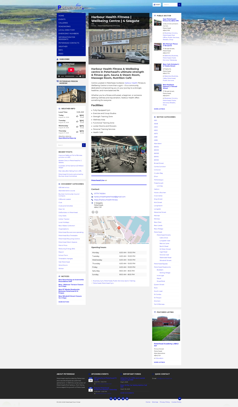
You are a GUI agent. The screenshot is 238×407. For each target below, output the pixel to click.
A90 (155, 120)
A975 (156, 133)
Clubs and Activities (66, 206)
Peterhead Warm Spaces (68, 242)
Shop (171, 39)
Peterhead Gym (108, 283)
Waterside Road (165, 257)
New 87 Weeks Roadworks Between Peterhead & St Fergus (69, 291)
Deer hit (62, 209)
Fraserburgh (158, 183)
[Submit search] (179, 5)
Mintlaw (157, 219)
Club (60, 202)
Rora (155, 288)
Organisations (64, 229)
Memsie (157, 215)
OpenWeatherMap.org (67, 138)
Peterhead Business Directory (109, 26)
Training (132, 281)
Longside (157, 209)
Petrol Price (63, 245)
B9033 (156, 150)
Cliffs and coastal (65, 199)
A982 (156, 140)
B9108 (156, 160)
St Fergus (157, 298)
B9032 (156, 147)
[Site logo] (71, 9)
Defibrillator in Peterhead (68, 212)
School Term (63, 255)
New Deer (158, 222)
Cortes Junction (160, 166)
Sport (127, 281)
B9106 (156, 156)
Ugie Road (163, 252)
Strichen (157, 301)
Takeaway (173, 60)
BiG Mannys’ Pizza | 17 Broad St (170, 45)
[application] (71, 70)
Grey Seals (62, 216)
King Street (158, 199)
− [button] (90, 221)
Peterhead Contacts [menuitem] (69, 43)
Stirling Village (165, 273)
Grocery (174, 33)
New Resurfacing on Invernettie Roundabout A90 (71, 280)
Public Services (118, 281)
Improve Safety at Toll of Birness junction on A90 (70, 156)
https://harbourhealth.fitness (106, 200)
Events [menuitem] (62, 19)
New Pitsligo (158, 229)
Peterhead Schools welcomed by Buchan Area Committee (71, 175)
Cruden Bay (158, 173)
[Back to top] (179, 398)
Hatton (156, 189)
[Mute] (80, 76)
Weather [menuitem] (63, 46)
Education (159, 358)
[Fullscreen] (83, 76)
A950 (156, 127)
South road (158, 291)
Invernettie (158, 196)
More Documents (127, 393)
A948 (156, 124)
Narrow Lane (164, 243)
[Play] (59, 76)
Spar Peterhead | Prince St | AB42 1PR (171, 20)
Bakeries (168, 55)
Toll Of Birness (159, 304)
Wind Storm (63, 265)
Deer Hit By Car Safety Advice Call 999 (133, 386)
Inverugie (160, 275)
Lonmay (160, 186)
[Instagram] (96, 212)
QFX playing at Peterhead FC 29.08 (105, 379)
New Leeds (158, 225)
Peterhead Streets (164, 235)
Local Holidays (64, 222)
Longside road (165, 241)
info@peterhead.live (164, 378)
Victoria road (164, 255)
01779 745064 (100, 194)
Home (93, 26)
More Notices (64, 302)
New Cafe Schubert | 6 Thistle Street (171, 65)
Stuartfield (161, 281)
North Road (164, 246)
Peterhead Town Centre (103, 393)
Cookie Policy (176, 402)
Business (96, 281)
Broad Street (159, 163)
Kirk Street (158, 202)
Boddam (160, 270)
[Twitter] (119, 398)
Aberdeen (158, 143)
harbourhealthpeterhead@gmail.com (110, 197)
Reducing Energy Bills (67, 249)
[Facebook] (93, 212)
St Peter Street (165, 249)
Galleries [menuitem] (63, 23)
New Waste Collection (67, 226)
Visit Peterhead (64, 262)
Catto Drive (164, 238)
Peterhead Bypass (161, 264)
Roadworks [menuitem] (64, 26)
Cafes (165, 78)
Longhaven (158, 206)
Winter (61, 268)
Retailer (166, 39)
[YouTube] (127, 398)
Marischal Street (160, 212)
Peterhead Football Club (104, 383)
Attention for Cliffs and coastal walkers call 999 (132, 379)
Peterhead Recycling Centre (69, 239)
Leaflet (138, 243)
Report (61, 252)
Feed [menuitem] (61, 54)
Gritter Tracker (64, 219)
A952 (156, 130)
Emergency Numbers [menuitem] (69, 34)
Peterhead (108, 281)
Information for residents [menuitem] (67, 38)
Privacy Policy (165, 402)
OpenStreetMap (145, 243)
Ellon (156, 176)
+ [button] (90, 218)
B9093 (156, 153)
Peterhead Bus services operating (71, 232)
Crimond (157, 170)
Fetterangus (158, 180)
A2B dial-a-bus (64, 187)
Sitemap (155, 402)
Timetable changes (66, 258)
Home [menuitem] (61, 16)
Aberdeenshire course (67, 191)
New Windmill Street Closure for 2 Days (70, 297)
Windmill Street (165, 260)
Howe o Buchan (160, 192)
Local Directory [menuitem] (67, 30)
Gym (102, 281)
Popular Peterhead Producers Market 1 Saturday (105, 389)
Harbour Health (130, 83)
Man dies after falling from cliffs (70, 171)
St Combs (157, 294)
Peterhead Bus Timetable (68, 235)
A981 (155, 137)
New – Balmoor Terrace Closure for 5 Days (71, 285)
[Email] (111, 398)
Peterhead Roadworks (162, 267)
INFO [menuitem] (61, 50)
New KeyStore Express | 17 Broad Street (170, 86)
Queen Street (159, 284)
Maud (159, 278)
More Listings (159, 109)
